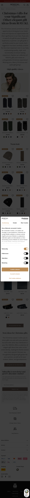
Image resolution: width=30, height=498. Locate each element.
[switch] (26, 253)
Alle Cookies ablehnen (15, 278)
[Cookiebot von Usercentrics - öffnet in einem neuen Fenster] (21, 219)
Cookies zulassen (15, 269)
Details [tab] (15, 223)
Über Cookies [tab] (24, 223)
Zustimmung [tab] (5, 223)
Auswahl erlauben (15, 273)
